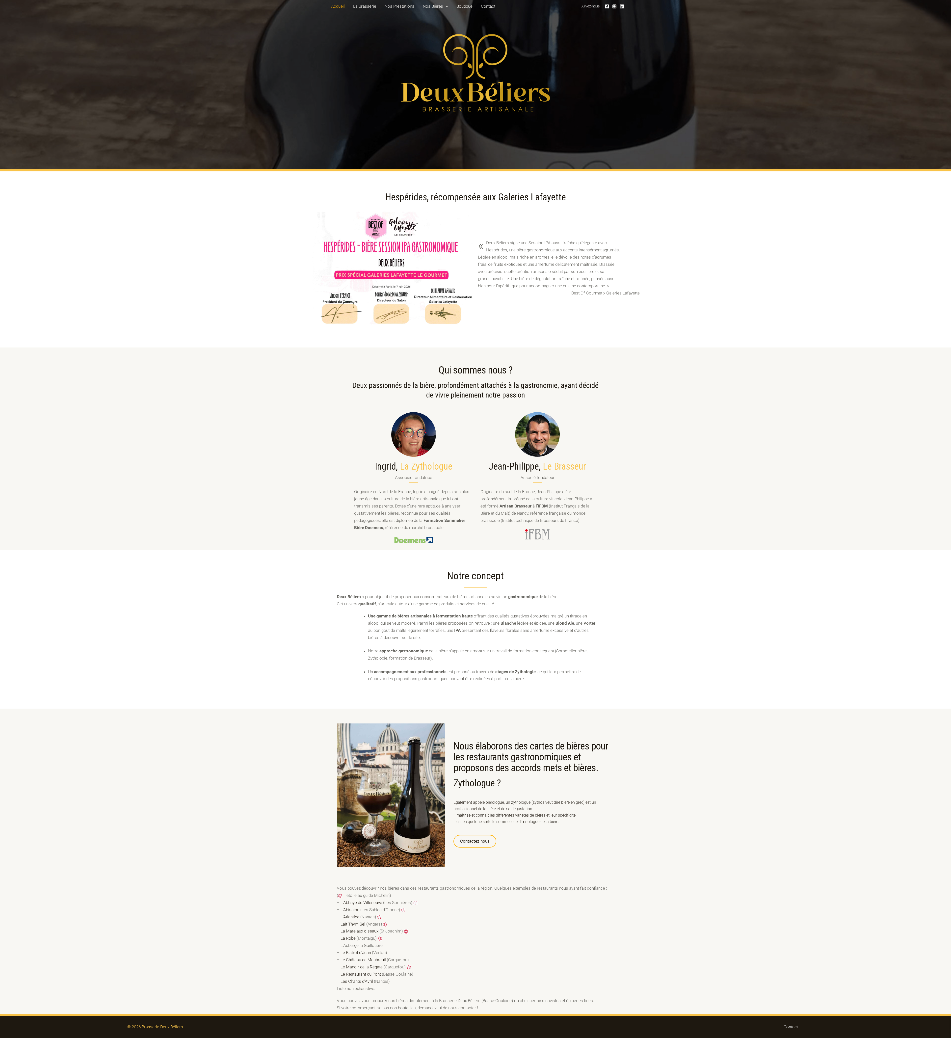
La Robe (348, 938)
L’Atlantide (350, 916)
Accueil (338, 6)
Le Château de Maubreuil (363, 959)
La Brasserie (364, 6)
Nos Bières (433, 6)
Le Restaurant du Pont (361, 974)
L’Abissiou (350, 909)
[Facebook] (607, 6)
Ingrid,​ (413, 466)
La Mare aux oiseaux (359, 931)
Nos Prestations (399, 6)
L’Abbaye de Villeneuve (361, 902)
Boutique (464, 6)
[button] (445, 6)
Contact (488, 6)
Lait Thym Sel (353, 924)
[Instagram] (614, 6)
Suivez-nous (590, 6)
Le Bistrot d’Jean (356, 952)
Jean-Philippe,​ (537, 466)
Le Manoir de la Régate (362, 966)
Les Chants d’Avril (357, 981)
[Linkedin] (622, 6)
